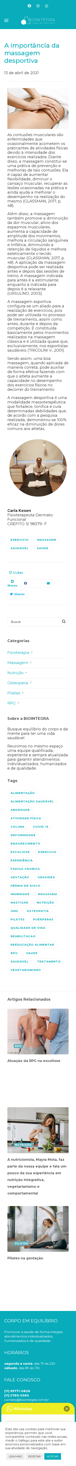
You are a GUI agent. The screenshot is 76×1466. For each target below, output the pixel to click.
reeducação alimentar (32, 944)
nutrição (45, 902)
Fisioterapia (20, 652)
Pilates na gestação (25, 1258)
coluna (17, 826)
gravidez (46, 877)
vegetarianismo (26, 970)
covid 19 (41, 826)
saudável (19, 548)
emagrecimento (25, 843)
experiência (22, 860)
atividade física (26, 818)
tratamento (49, 961)
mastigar (19, 902)
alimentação (23, 793)
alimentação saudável (32, 801)
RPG (13, 703)
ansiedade (20, 809)
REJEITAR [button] (34, 1456)
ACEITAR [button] (52, 1456)
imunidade (20, 894)
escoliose (20, 852)
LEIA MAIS (15, 1456)
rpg (14, 953)
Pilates (15, 693)
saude (42, 548)
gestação (20, 877)
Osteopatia (19, 683)
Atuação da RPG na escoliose (33, 1061)
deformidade (23, 835)
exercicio (20, 539)
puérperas (43, 919)
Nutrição (17, 673)
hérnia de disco (26, 885)
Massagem (19, 662)
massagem (46, 539)
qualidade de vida (28, 927)
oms (14, 911)
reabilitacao (23, 936)
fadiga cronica (25, 868)
